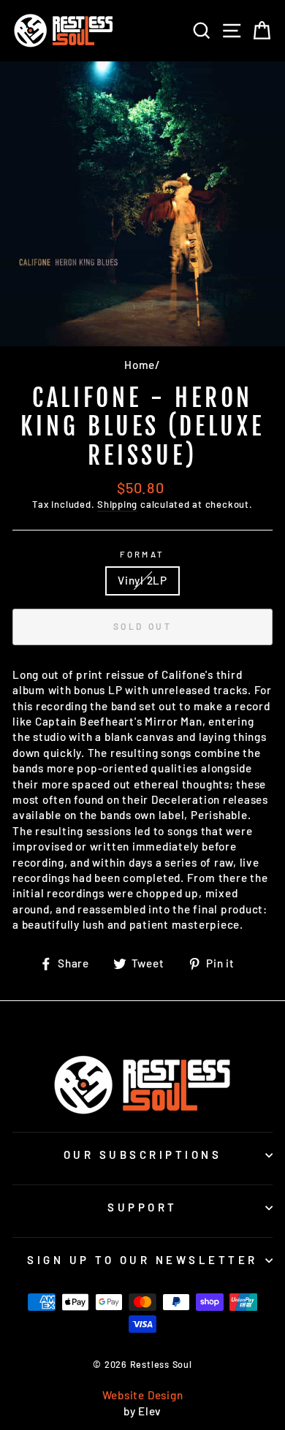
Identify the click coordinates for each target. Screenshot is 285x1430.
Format (142, 554)
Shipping (117, 504)
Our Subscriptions (143, 1154)
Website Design (142, 1395)
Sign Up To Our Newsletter (142, 1259)
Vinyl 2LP (142, 580)
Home (139, 364)
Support (142, 1207)
